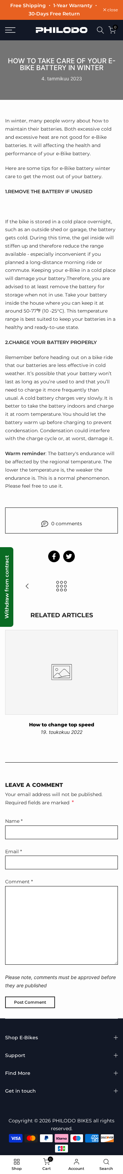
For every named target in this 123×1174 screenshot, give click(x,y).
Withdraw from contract (6, 587)
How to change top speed (61, 725)
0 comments (66, 523)
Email (13, 851)
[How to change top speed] (27, 586)
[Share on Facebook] (54, 556)
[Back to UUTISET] (61, 586)
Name (14, 821)
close (112, 10)
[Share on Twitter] (69, 556)
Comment (19, 882)
